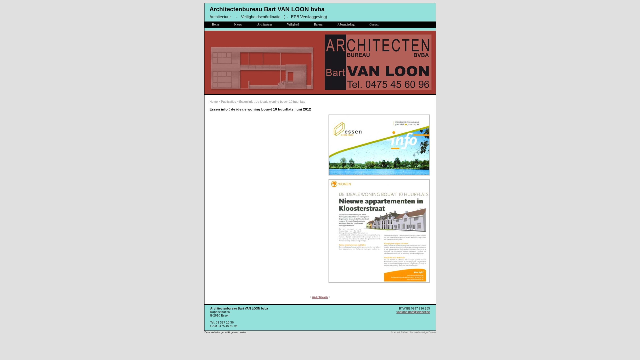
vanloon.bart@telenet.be (413, 312)
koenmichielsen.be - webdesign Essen (414, 332)
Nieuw (238, 24)
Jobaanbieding (346, 24)
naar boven (320, 297)
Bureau (318, 24)
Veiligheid (293, 24)
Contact (374, 24)
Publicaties (228, 102)
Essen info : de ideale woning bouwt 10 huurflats (272, 102)
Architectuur (264, 24)
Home (215, 24)
